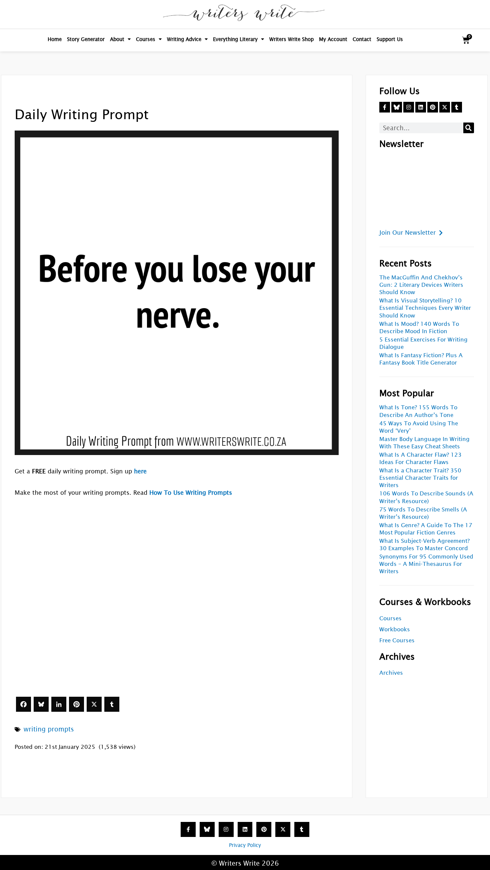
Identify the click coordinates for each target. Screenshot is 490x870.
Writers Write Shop (291, 39)
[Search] (468, 128)
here (140, 471)
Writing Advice (184, 39)
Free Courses (397, 640)
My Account (333, 39)
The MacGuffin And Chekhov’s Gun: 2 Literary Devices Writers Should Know (421, 284)
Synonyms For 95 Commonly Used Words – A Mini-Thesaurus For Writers (426, 564)
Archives (391, 673)
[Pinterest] (76, 704)
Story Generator (86, 39)
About (117, 39)
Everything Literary (235, 39)
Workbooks (394, 629)
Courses (145, 39)
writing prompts (49, 729)
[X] (94, 704)
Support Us (390, 39)
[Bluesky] (41, 704)
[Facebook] (23, 704)
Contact (362, 39)
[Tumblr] (112, 704)
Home (55, 39)
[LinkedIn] (59, 704)
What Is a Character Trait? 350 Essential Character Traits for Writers (420, 477)
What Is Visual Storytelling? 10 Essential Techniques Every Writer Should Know (425, 307)
